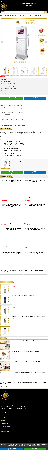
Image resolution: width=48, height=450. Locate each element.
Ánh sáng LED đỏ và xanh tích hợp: (13, 148)
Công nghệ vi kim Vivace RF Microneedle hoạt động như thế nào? (17, 143)
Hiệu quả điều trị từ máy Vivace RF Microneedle (14, 150)
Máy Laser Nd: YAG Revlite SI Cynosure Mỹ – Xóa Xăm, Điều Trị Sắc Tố (34, 247)
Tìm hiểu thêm (36, 445)
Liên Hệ (3, 419)
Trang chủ (4, 412)
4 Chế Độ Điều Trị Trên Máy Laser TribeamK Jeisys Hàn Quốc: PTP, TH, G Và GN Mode (29, 382)
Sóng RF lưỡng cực (10, 146)
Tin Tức (3, 417)
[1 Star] (2, 105)
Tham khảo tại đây (4, 278)
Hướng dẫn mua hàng (6, 423)
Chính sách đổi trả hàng (7, 428)
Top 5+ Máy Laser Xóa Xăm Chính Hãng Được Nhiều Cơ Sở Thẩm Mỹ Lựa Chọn (28, 361)
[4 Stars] (14, 105)
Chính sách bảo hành (6, 426)
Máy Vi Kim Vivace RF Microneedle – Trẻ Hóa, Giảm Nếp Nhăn (33, 161)
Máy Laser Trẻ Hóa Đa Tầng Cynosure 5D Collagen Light (34, 197)
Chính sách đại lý (5, 429)
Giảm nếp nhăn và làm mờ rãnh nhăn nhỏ (14, 153)
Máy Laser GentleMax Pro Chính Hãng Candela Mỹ (10, 197)
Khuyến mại (4, 415)
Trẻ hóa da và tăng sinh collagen (13, 151)
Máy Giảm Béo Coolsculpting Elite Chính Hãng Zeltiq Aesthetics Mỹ (33, 223)
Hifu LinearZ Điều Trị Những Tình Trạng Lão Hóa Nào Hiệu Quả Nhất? (25, 351)
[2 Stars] (6, 105)
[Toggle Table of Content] (1, 140)
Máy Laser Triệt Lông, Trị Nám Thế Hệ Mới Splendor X (34, 270)
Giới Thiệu (4, 414)
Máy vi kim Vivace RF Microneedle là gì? (12, 141)
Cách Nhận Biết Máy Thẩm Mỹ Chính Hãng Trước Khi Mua (23, 340)
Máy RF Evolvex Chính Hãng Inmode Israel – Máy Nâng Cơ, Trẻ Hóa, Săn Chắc (11, 271)
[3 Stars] (10, 105)
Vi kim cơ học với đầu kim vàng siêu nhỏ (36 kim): (16, 144)
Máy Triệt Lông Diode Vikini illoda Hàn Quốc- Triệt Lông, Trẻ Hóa (11, 247)
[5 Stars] (19, 105)
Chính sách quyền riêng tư (7, 424)
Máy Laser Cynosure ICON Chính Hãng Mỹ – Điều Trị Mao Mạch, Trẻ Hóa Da (27, 305)
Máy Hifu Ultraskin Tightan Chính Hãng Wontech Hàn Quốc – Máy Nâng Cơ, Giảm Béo (10, 223)
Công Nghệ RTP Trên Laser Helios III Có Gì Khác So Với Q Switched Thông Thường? (28, 372)
